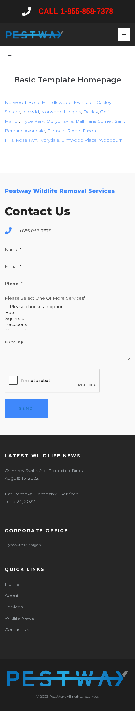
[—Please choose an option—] (67, 307)
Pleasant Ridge (63, 130)
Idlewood (61, 102)
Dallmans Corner (94, 121)
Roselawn (26, 140)
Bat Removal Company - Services (41, 494)
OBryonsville (59, 121)
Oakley (90, 112)
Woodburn (111, 140)
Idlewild (30, 112)
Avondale (34, 130)
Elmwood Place (79, 140)
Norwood (15, 102)
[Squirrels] (67, 319)
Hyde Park (32, 121)
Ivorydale (49, 140)
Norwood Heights (61, 112)
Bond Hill (38, 102)
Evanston (84, 102)
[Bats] (67, 313)
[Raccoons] (67, 325)
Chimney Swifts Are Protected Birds (44, 470)
